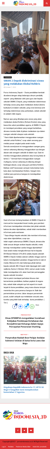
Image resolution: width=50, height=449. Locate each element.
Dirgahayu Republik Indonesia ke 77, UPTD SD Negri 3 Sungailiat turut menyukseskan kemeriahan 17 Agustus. (24, 390)
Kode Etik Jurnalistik (39, 447)
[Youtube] (31, 430)
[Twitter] (24, 430)
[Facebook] (18, 430)
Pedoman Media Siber (23, 447)
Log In (4, 447)
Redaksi (11, 447)
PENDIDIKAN (7, 77)
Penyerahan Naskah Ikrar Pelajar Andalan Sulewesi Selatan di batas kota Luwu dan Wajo (25, 340)
